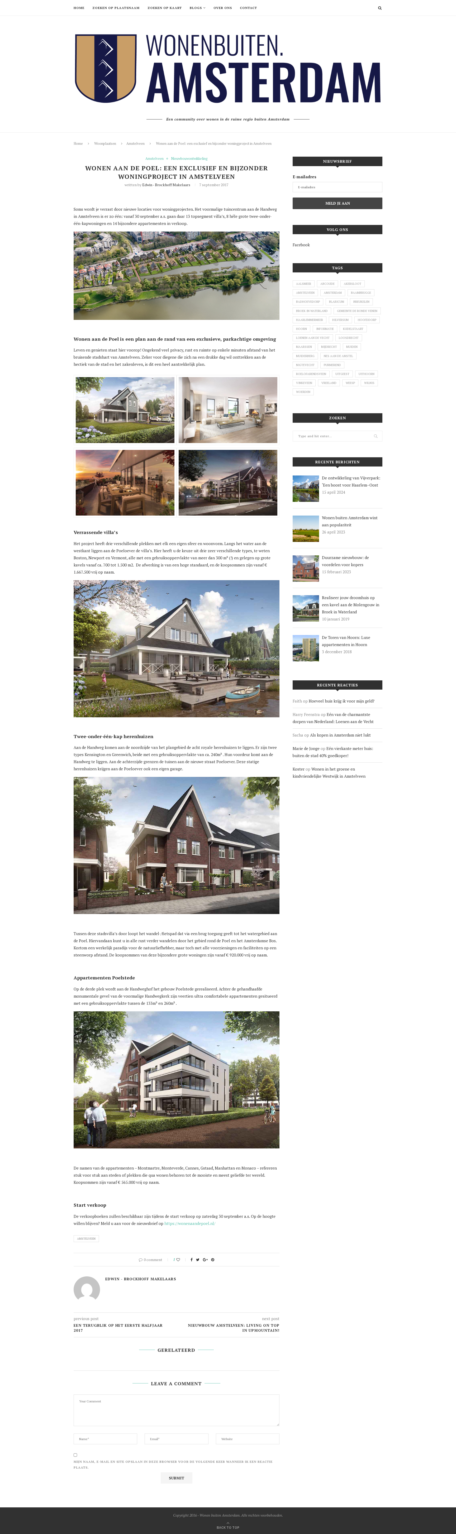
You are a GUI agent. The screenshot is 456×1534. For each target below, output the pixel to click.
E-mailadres (304, 176)
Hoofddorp (367, 320)
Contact (248, 8)
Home (79, 8)
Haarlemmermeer (309, 320)
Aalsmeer (303, 284)
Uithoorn (366, 374)
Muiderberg (305, 356)
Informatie (325, 329)
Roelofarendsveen (311, 374)
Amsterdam (333, 293)
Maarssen (304, 347)
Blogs (196, 8)
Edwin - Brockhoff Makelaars (166, 184)
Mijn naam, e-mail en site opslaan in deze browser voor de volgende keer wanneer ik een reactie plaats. (173, 1464)
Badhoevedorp (308, 302)
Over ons (222, 8)
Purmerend (332, 365)
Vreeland (328, 383)
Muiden (352, 347)
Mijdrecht (329, 347)
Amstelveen (135, 143)
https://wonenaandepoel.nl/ (189, 1223)
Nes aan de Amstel (338, 356)
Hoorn (301, 329)
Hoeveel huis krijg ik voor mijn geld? (341, 701)
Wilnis (369, 383)
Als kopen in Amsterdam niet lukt (340, 735)
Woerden (303, 392)
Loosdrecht (349, 338)
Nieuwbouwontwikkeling (189, 159)
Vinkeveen (304, 383)
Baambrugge (361, 293)
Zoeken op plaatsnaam (116, 8)
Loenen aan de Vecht (313, 338)
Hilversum (340, 320)
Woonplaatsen (105, 143)
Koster (299, 769)
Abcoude (327, 284)
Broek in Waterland (312, 311)
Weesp (350, 383)
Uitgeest (342, 374)
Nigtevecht (305, 365)
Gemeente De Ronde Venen (357, 311)
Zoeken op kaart (165, 8)
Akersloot (352, 284)
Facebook (301, 244)
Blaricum (336, 302)
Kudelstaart (353, 329)
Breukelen (361, 302)
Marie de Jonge (306, 748)
